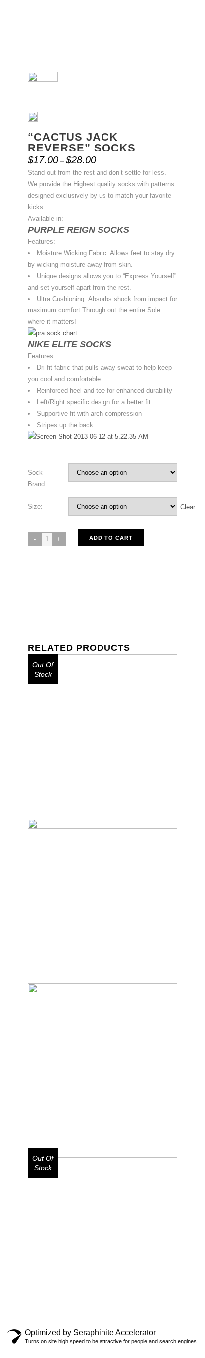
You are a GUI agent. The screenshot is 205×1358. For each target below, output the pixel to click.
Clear (187, 506)
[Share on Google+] (58, 612)
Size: (35, 506)
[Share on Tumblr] (78, 612)
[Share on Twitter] (48, 612)
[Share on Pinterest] (88, 612)
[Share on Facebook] (38, 612)
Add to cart (111, 538)
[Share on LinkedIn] (68, 612)
